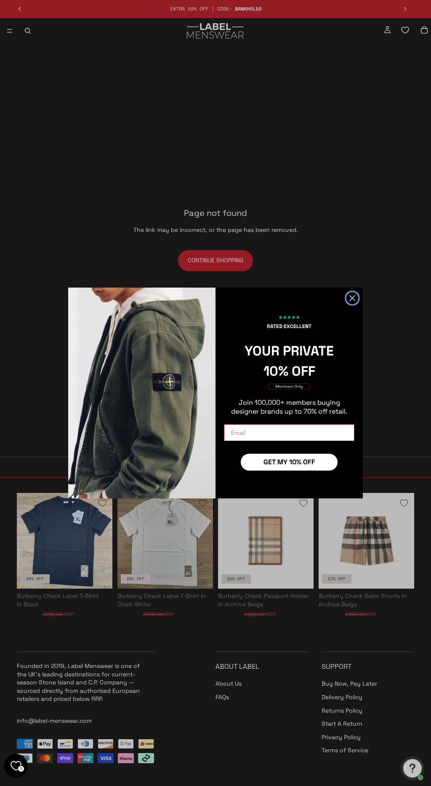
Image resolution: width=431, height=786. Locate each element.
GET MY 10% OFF (289, 462)
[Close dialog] (352, 298)
